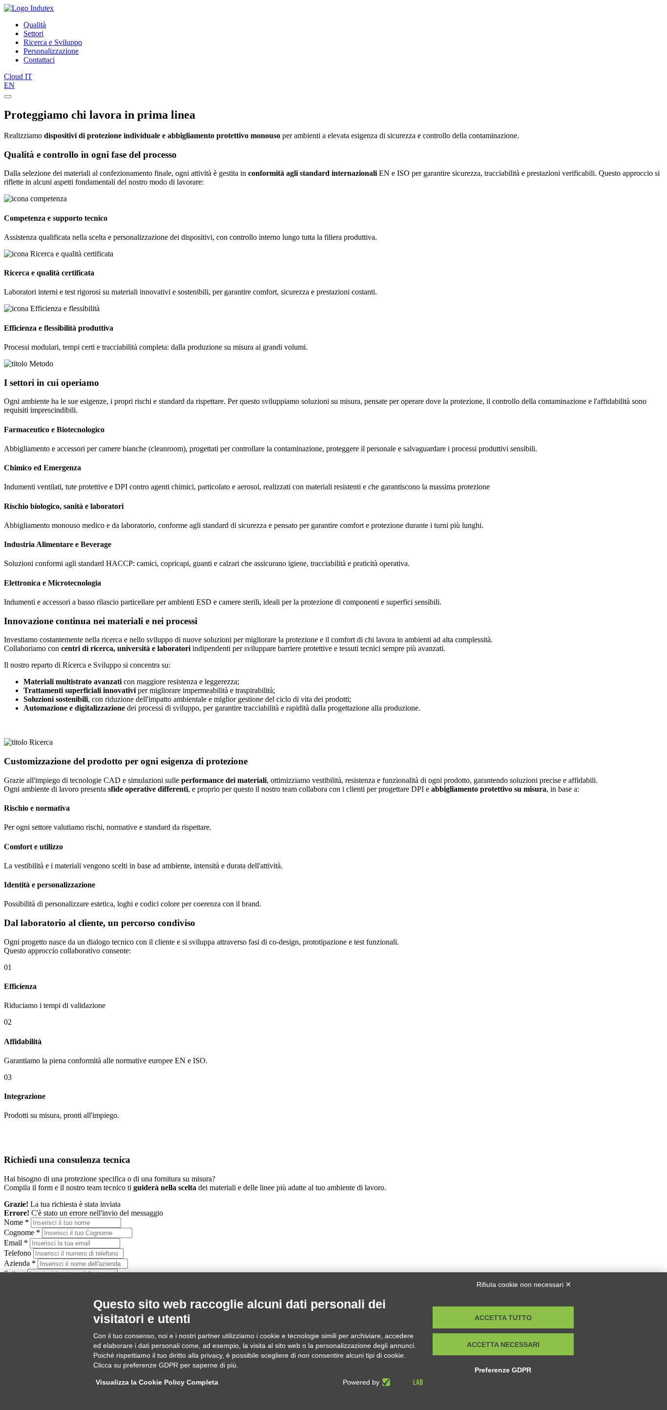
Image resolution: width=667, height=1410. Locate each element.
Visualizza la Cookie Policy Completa (157, 1382)
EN (9, 85)
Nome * (16, 1222)
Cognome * (22, 1232)
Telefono (17, 1253)
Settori (33, 33)
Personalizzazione (51, 51)
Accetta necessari (503, 1344)
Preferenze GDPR (503, 1370)
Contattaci (39, 60)
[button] (8, 96)
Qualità (34, 25)
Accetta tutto (503, 1318)
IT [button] (28, 76)
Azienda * (21, 1263)
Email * (16, 1243)
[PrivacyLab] (401, 1382)
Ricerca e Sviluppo (52, 42)
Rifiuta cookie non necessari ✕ (524, 1284)
